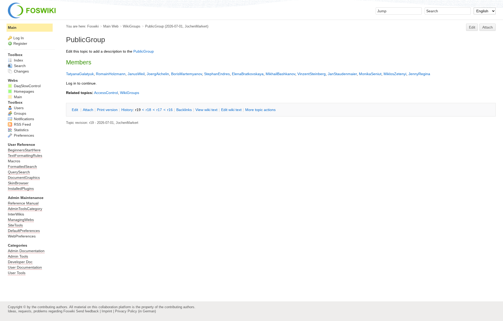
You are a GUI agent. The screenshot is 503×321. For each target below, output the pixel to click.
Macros (14, 161)
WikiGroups (131, 26)
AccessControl (106, 93)
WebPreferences (22, 236)
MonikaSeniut (370, 74)
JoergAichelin (158, 74)
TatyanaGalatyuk (80, 74)
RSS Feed (22, 124)
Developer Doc (20, 262)
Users (18, 108)
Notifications (23, 119)
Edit (472, 27)
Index (18, 60)
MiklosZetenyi (395, 74)
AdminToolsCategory (25, 209)
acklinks (184, 110)
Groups (19, 113)
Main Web (110, 26)
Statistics (21, 130)
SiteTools (15, 225)
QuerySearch (19, 172)
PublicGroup (154, 26)
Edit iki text (231, 110)
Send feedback (87, 311)
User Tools (16, 273)
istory (127, 110)
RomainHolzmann (110, 74)
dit (75, 110)
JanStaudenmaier (342, 74)
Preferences (23, 135)
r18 (148, 110)
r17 (159, 110)
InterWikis (16, 214)
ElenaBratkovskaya (248, 74)
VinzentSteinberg (311, 74)
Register (20, 43)
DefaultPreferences (24, 231)
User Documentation (25, 267)
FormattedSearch (22, 166)
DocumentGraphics (24, 177)
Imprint (107, 311)
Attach (487, 27)
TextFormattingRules (25, 155)
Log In (18, 38)
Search (19, 66)
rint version (107, 110)
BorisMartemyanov (186, 74)
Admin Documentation (26, 251)
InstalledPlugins (21, 188)
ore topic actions (260, 110)
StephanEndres (217, 74)
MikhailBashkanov (280, 74)
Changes (21, 71)
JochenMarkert (196, 26)
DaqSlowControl (27, 86)
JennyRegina (419, 74)
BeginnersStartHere (24, 150)
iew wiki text (206, 110)
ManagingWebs (21, 220)
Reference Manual (23, 203)
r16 (170, 110)
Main (12, 27)
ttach (88, 110)
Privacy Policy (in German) (135, 311)
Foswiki (93, 26)
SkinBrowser (18, 183)
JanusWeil (136, 74)
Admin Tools (18, 256)
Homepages (23, 91)
